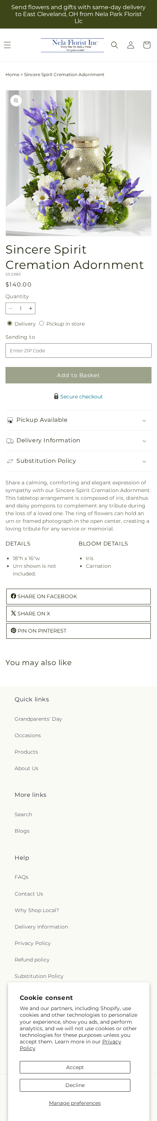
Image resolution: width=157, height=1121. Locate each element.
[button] (115, 45)
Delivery (26, 323)
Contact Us (29, 894)
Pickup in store (65, 323)
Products (26, 752)
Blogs (22, 831)
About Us (26, 768)
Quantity (17, 296)
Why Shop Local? (37, 910)
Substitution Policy (39, 976)
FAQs (21, 877)
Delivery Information (41, 926)
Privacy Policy (33, 943)
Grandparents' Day (38, 719)
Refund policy (32, 959)
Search (23, 814)
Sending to (31, 337)
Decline (75, 1085)
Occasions (28, 735)
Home (12, 74)
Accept (75, 1067)
